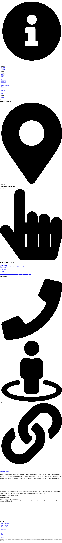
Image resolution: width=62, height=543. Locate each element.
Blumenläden (2, 76)
